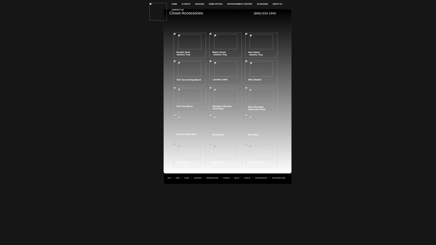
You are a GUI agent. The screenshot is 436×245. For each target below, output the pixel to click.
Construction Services (261, 177)
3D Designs (226, 177)
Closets (178, 177)
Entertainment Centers (212, 177)
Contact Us (247, 177)
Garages (186, 177)
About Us (236, 177)
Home (169, 177)
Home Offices (198, 177)
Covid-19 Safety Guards (278, 177)
